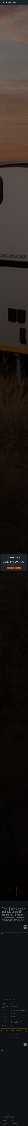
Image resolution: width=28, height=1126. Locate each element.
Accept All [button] (10, 567)
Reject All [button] (18, 567)
